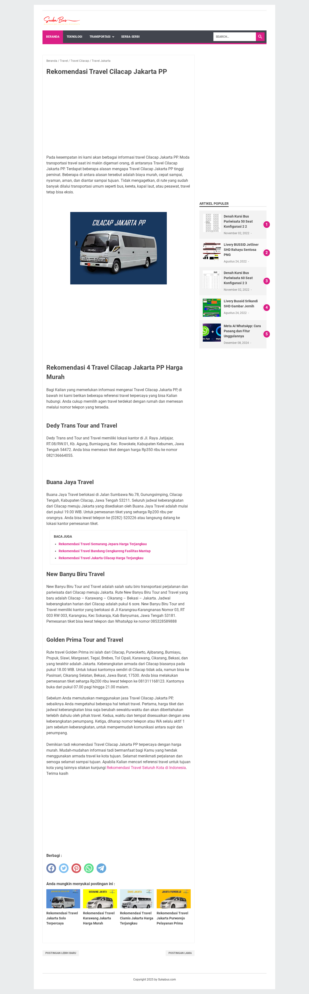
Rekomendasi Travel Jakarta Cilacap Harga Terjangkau (101, 558)
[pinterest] (76, 868)
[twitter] (64, 868)
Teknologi (74, 36)
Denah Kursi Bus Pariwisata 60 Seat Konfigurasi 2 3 (238, 278)
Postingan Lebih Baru (60, 953)
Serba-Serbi (130, 36)
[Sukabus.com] (61, 21)
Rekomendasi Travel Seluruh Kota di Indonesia (146, 767)
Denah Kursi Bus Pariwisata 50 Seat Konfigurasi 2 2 (238, 221)
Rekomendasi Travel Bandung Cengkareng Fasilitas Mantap (105, 551)
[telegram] (101, 868)
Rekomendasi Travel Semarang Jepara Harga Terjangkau (103, 544)
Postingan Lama (180, 953)
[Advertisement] (118, 115)
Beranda (52, 36)
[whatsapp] (89, 868)
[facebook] (51, 868)
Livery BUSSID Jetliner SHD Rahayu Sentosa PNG (241, 250)
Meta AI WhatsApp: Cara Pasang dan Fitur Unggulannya (242, 331)
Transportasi (100, 36)
